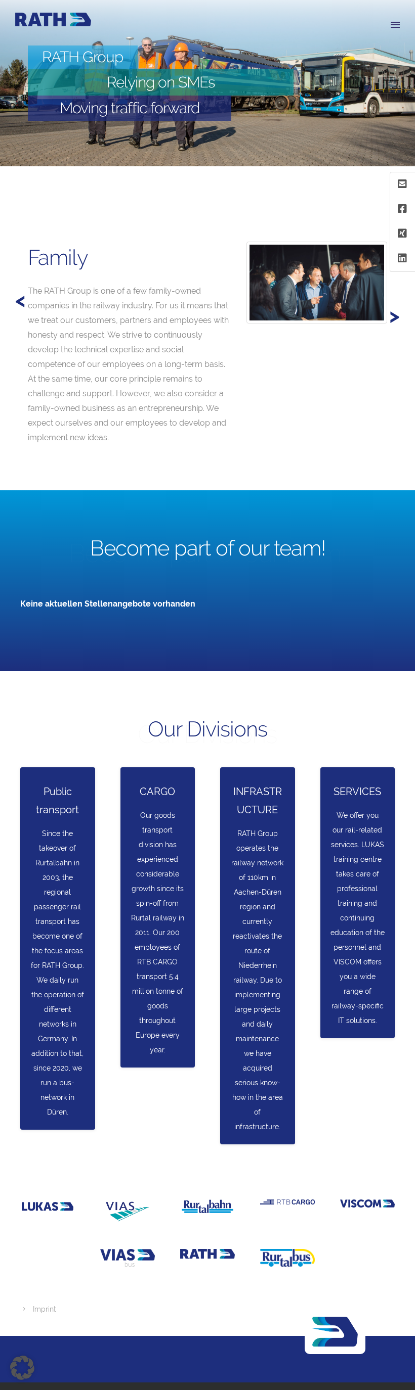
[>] (26, 233)
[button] (22, 1368)
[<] (44, 233)
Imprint (44, 1309)
